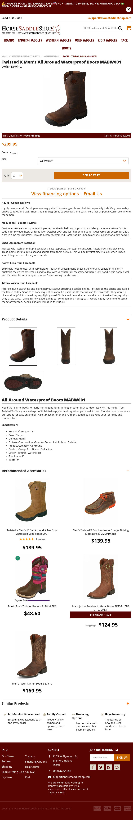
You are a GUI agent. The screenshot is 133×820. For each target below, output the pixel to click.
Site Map (30, 772)
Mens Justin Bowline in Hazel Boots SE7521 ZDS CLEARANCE (100, 608)
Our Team (8, 756)
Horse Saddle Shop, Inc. (31, 30)
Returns (6, 761)
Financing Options (36, 761)
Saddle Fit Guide (12, 18)
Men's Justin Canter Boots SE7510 (32, 683)
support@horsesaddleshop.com (71, 776)
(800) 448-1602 (62, 771)
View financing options (55, 194)
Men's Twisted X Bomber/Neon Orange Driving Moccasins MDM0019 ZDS (101, 531)
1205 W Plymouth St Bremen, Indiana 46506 (65, 760)
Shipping (7, 766)
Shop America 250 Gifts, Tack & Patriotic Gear (88, 3)
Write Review (12, 66)
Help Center (32, 766)
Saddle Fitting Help (13, 771)
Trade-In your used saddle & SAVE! (29, 3)
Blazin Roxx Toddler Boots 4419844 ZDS (32, 606)
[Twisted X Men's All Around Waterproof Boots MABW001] (66, 131)
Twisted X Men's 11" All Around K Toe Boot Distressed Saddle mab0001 (32, 531)
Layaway (7, 777)
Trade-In (30, 756)
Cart (27, 777)
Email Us (93, 194)
